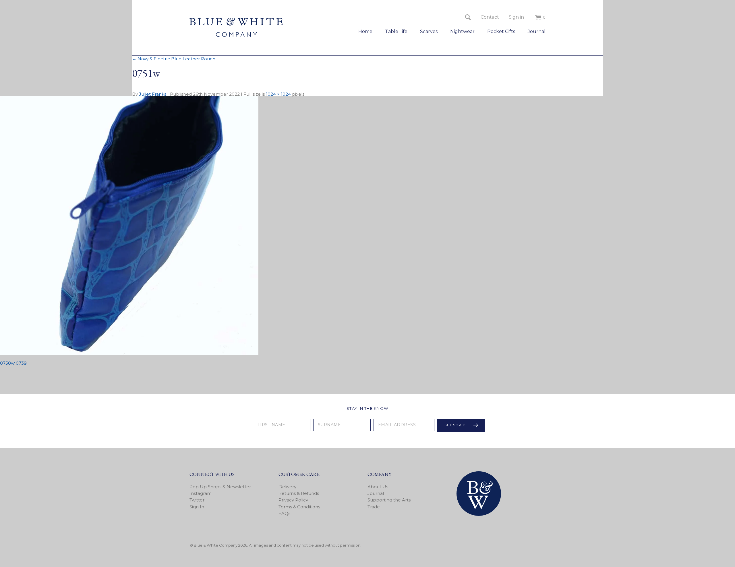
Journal (537, 31)
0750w (7, 363)
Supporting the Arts (389, 500)
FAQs (284, 513)
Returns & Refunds (298, 493)
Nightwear (462, 31)
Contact (490, 17)
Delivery (287, 486)
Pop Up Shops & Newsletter (220, 486)
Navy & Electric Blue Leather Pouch (173, 58)
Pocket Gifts (501, 31)
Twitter (196, 500)
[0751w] (129, 353)
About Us (378, 486)
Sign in (516, 17)
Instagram (200, 493)
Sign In (196, 507)
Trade (374, 507)
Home (365, 31)
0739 (21, 363)
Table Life (396, 31)
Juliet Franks (152, 94)
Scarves (429, 31)
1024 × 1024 (278, 94)
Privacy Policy (293, 500)
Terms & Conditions (299, 507)
